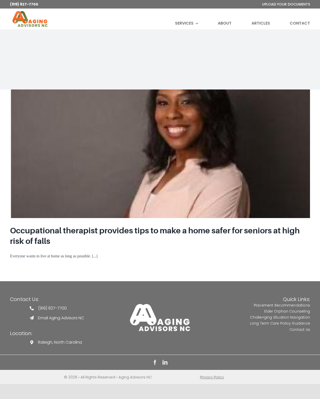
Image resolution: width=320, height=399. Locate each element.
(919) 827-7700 (24, 4)
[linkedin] (165, 362)
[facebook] (155, 362)
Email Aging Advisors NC (61, 318)
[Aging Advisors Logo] (160, 306)
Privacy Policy (212, 377)
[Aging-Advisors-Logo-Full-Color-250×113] (30, 13)
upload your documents (286, 4)
